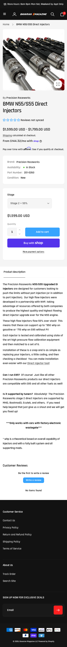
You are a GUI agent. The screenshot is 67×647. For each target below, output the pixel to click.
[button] (5, 14)
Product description (14, 272)
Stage (10, 195)
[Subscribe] (58, 610)
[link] (33, 4)
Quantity (11, 224)
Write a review (33, 480)
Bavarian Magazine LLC (29, 641)
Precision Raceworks (16, 98)
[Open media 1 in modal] (33, 59)
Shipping (7, 135)
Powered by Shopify (46, 641)
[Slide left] (6, 59)
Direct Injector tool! (38, 363)
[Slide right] (61, 59)
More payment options (33, 251)
